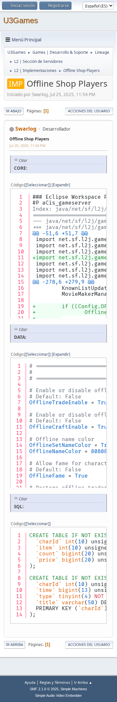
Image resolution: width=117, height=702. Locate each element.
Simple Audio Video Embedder (58, 695)
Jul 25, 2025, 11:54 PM (27, 145)
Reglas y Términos (55, 682)
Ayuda (30, 682)
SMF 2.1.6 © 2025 (44, 689)
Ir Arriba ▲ (83, 682)
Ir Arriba (14, 644)
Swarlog (25, 128)
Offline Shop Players (29, 139)
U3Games (20, 20)
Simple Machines (73, 689)
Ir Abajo (13, 110)
